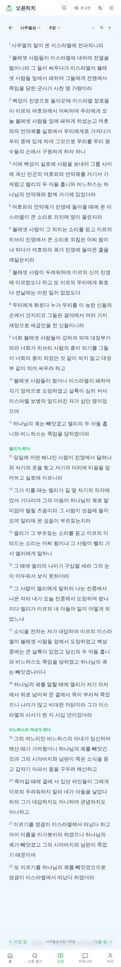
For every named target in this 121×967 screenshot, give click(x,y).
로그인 (85, 8)
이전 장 (20, 941)
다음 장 (100, 941)
